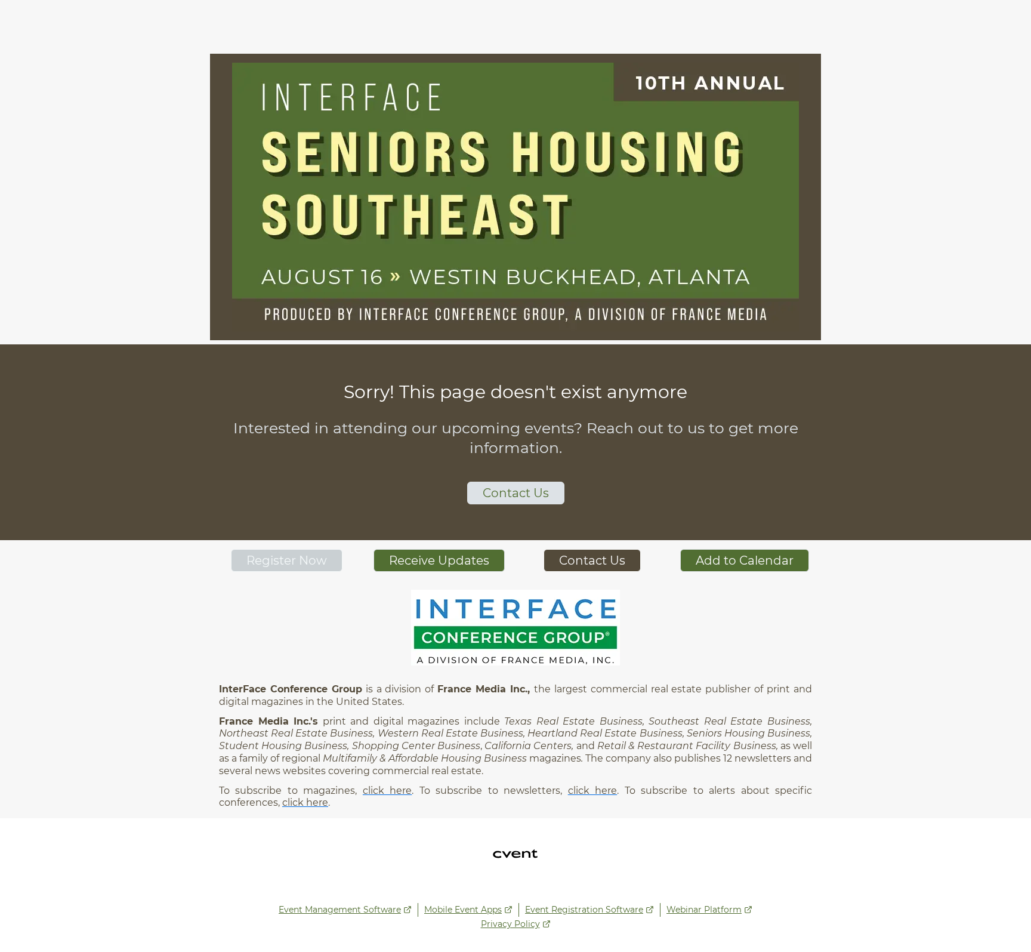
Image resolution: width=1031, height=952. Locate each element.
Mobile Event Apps (463, 909)
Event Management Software (340, 909)
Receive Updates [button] (439, 560)
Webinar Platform (704, 909)
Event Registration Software (584, 909)
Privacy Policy (510, 924)
